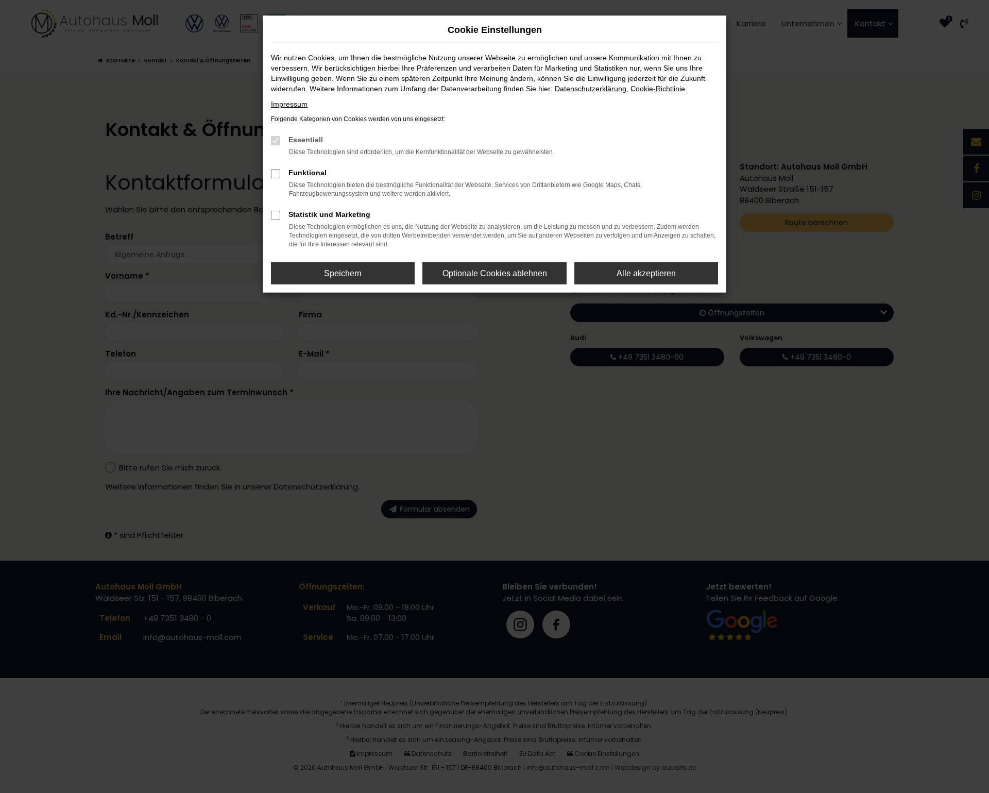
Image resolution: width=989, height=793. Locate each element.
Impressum (289, 104)
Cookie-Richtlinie (657, 89)
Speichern (343, 273)
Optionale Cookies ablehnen (494, 273)
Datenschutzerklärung (590, 89)
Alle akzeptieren (646, 273)
